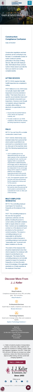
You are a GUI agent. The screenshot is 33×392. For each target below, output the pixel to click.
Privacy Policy (16, 329)
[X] (16, 381)
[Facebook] (5, 381)
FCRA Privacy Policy (16, 330)
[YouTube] (22, 381)
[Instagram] (27, 381)
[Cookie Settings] (2, 389)
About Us (16, 327)
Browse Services (16, 309)
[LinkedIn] (11, 381)
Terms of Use (16, 334)
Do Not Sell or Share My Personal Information (16, 332)
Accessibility (16, 338)
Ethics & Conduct (16, 336)
